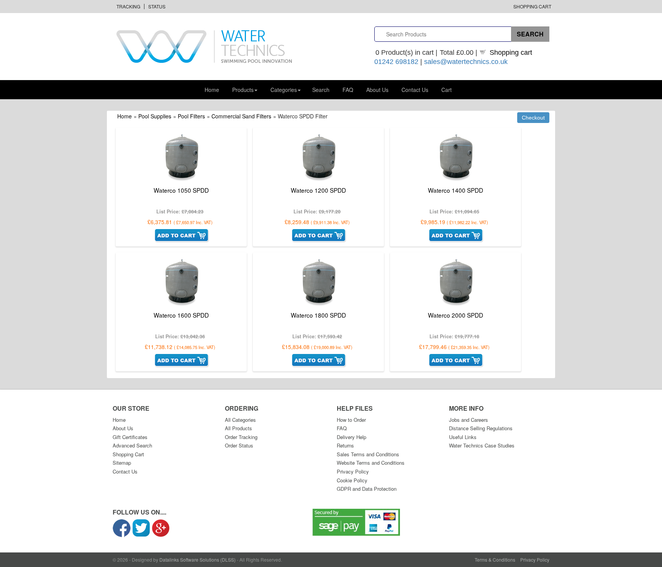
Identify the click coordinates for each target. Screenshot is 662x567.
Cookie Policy (352, 480)
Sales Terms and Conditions (368, 454)
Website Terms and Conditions (371, 462)
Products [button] (243, 89)
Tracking (128, 6)
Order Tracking (241, 437)
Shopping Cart (532, 6)
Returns (345, 445)
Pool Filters (191, 116)
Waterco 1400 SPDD (455, 190)
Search (320, 89)
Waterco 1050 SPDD (181, 190)
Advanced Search (132, 445)
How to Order (351, 419)
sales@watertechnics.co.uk (466, 62)
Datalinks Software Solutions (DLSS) (197, 559)
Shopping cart (511, 52)
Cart (446, 89)
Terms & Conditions (495, 559)
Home (212, 89)
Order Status (239, 445)
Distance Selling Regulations (481, 428)
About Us (377, 89)
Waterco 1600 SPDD (181, 315)
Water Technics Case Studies (482, 445)
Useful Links (463, 437)
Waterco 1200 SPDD (318, 190)
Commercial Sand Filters (241, 116)
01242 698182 (396, 62)
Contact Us (414, 89)
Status (157, 6)
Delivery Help (351, 437)
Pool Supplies (154, 116)
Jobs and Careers (468, 419)
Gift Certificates (130, 437)
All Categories (240, 419)
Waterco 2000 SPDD (455, 315)
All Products (238, 428)
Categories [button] (283, 89)
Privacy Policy (353, 471)
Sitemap (122, 462)
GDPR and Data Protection (367, 488)
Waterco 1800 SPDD (318, 315)
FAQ (347, 89)
